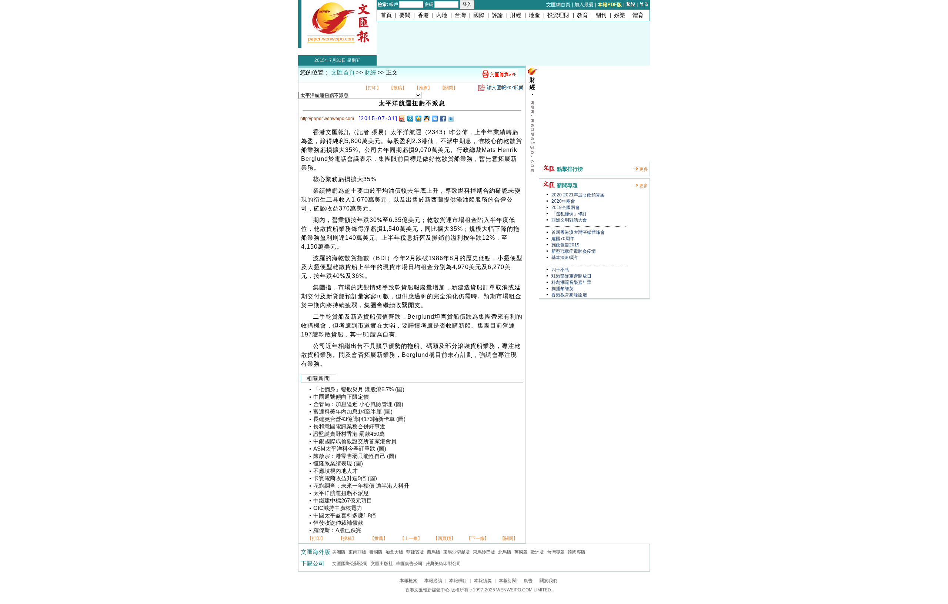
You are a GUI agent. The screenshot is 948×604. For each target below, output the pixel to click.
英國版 (521, 552)
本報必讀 (433, 580)
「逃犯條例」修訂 (568, 213)
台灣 (460, 15)
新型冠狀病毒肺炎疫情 (573, 251)
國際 (478, 15)
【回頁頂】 (444, 538)
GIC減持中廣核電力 (337, 508)
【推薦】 (423, 87)
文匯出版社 (382, 563)
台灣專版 (556, 552)
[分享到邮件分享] (434, 118)
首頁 (386, 15)
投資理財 (558, 15)
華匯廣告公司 (409, 563)
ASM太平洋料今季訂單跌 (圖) (349, 449)
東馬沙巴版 (484, 552)
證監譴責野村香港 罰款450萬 (349, 434)
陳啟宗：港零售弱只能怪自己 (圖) (354, 456)
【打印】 (372, 87)
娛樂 (619, 15)
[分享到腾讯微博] (410, 118)
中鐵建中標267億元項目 (342, 501)
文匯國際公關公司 (350, 563)
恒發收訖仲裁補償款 (338, 523)
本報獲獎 (483, 580)
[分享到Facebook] (442, 118)
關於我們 (548, 580)
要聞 (404, 15)
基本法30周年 (564, 257)
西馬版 (433, 552)
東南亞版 (357, 552)
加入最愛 (584, 4)
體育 (638, 15)
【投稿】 (398, 87)
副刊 (601, 15)
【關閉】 (449, 87)
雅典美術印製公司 (443, 563)
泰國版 (376, 552)
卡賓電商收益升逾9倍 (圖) (345, 478)
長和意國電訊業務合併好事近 (349, 426)
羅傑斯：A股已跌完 (337, 530)
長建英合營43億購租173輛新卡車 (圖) (359, 419)
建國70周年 (562, 238)
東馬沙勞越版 (456, 552)
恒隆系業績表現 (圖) (338, 464)
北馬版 (504, 552)
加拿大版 (394, 552)
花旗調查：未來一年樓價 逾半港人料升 (361, 486)
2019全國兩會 (565, 207)
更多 (643, 169)
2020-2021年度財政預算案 (577, 195)
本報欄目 (458, 580)
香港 (423, 15)
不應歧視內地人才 (335, 471)
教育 (582, 15)
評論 (497, 15)
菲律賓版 (415, 552)
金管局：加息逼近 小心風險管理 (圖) (358, 404)
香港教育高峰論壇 (568, 295)
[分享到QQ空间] (418, 118)
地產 (534, 15)
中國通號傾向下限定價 (341, 397)
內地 (441, 15)
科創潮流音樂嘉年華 (570, 282)
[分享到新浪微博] (402, 118)
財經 (515, 15)
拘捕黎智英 (562, 288)
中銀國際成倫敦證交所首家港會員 (355, 441)
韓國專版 (576, 552)
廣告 (528, 580)
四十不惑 (559, 269)
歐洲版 (537, 552)
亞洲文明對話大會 (568, 220)
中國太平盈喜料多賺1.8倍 (344, 515)
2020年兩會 (562, 201)
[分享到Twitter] (451, 118)
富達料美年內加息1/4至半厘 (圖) (353, 412)
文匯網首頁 (558, 4)
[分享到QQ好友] (426, 118)
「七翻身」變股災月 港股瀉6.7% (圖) (358, 389)
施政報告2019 (565, 245)
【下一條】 (478, 538)
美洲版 (339, 552)
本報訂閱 (508, 580)
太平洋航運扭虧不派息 (341, 493)
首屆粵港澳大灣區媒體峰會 (577, 232)
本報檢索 (408, 580)
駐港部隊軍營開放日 (570, 276)
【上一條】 (411, 538)
